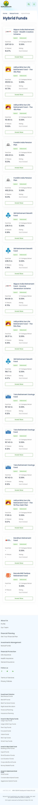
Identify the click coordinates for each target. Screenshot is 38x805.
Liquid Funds (5, 752)
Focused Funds (6, 731)
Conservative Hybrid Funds (10, 777)
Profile (3, 624)
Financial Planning (7, 710)
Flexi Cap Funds (6, 727)
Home (5, 13)
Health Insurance (7, 659)
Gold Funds (4, 774)
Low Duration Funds (7, 758)
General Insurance (7, 662)
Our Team (4, 628)
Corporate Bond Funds (8, 762)
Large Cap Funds (6, 720)
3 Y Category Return (25, 42)
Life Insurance (6, 655)
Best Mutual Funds (7, 696)
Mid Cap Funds (6, 737)
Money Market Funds (7, 765)
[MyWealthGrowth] (6, 4)
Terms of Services (7, 677)
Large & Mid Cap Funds (8, 724)
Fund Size (8, 42)
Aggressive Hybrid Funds (9, 781)
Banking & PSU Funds (8, 748)
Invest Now (19, 57)
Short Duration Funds (8, 755)
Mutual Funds (14, 13)
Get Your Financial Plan (9, 637)
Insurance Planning (7, 713)
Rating (21, 48)
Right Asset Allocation (8, 706)
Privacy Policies (6, 681)
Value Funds (5, 734)
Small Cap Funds (6, 741)
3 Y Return (8, 48)
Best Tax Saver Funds (8, 703)
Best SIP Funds (5, 699)
